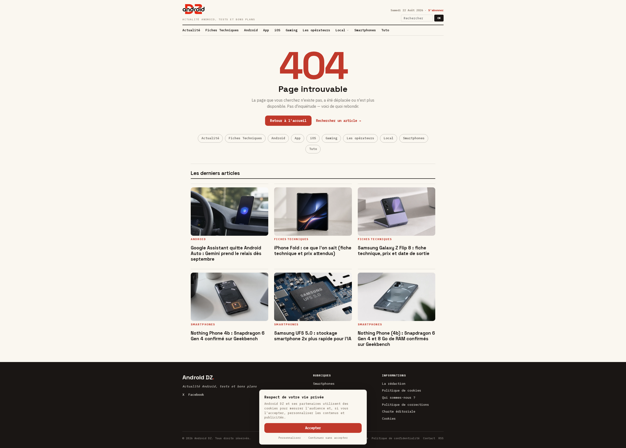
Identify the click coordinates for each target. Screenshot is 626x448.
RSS (441, 438)
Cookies (389, 418)
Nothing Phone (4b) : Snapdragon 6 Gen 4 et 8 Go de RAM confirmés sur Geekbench (396, 338)
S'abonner (436, 10)
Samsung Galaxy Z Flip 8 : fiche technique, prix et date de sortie (393, 250)
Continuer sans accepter (328, 437)
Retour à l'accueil (288, 120)
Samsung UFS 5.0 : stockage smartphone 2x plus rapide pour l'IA (312, 335)
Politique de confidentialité (396, 438)
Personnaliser (290, 437)
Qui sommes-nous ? (398, 397)
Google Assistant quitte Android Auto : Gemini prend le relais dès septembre (226, 253)
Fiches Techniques (222, 30)
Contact (429, 438)
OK (439, 18)
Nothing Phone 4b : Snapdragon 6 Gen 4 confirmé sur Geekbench (228, 335)
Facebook (196, 394)
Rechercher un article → (338, 120)
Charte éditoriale (398, 411)
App (266, 30)
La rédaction (393, 383)
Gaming (291, 30)
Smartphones (365, 30)
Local (340, 30)
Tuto (385, 30)
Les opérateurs (316, 30)
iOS (277, 30)
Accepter (313, 428)
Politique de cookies (401, 390)
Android (251, 30)
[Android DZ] (193, 9)
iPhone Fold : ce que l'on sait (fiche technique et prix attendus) (312, 250)
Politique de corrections (405, 404)
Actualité (191, 30)
